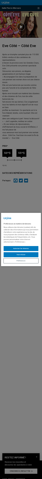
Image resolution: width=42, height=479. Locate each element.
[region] (21, 239)
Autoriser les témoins (21, 248)
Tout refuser (21, 254)
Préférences (21, 261)
